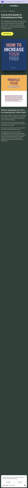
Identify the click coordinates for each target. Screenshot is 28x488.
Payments (11, 11)
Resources (4, 11)
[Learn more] (26, 2)
